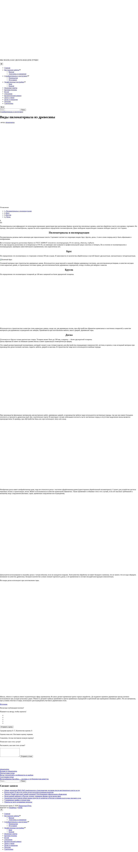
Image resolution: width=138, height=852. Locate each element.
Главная (7, 68)
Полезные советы (10, 88)
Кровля (11, 86)
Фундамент (13, 80)
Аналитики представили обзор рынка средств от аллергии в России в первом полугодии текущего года (42, 798)
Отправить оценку (7, 727)
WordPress (12, 808)
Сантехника (8, 103)
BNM (20, 808)
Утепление (8, 94)
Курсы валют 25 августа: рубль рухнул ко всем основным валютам (28, 792)
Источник (3, 704)
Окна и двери (9, 98)
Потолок (7, 101)
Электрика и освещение (17, 74)
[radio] (71, 715)
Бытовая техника (10, 90)
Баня (10, 84)
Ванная (11, 72)
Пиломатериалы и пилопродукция (17, 211)
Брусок (7, 215)
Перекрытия (13, 78)
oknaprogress (10, 122)
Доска (7, 217)
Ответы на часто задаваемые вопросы (18, 802)
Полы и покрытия (11, 99)
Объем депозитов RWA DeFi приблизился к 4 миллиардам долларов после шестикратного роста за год (42, 790)
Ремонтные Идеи (25, 806)
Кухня (6, 92)
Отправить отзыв (26, 756)
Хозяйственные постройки (15, 82)
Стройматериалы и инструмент (16, 76)
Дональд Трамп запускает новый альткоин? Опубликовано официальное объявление (35, 794)
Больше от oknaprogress (8, 771)
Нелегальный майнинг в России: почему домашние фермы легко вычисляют (32, 796)
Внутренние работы (12, 70)
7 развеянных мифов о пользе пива (17, 800)
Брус (6, 213)
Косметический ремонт (12, 96)
